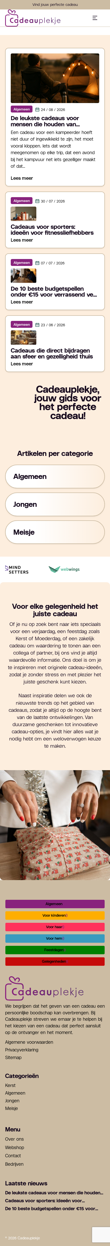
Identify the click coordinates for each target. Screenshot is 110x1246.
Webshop (14, 1147)
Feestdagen (55, 950)
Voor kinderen (55, 915)
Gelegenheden (55, 961)
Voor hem (55, 938)
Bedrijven (14, 1164)
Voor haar (55, 927)
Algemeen (55, 904)
